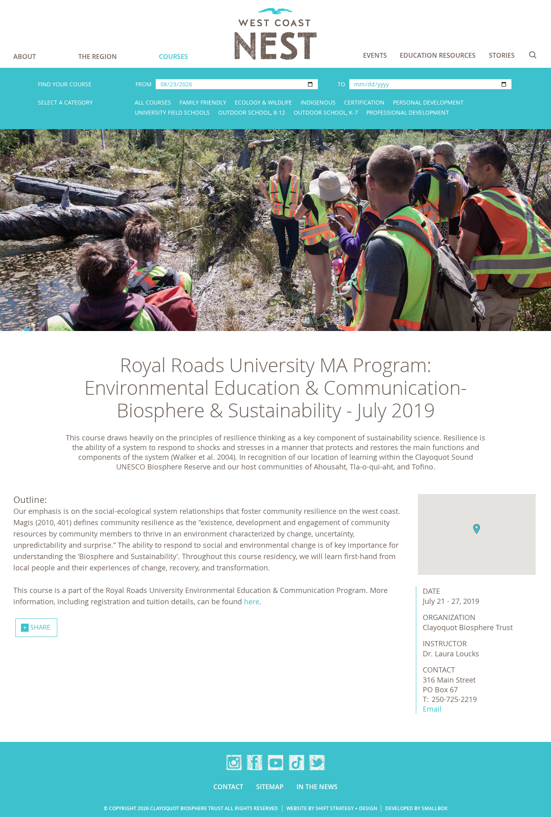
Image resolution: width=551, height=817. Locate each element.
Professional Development (407, 112)
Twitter (317, 762)
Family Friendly (202, 102)
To (341, 84)
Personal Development (428, 102)
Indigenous (318, 102)
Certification (364, 102)
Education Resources (438, 55)
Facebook (254, 762)
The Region (97, 56)
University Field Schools (172, 112)
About (24, 56)
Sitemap (270, 786)
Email (432, 709)
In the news (317, 786)
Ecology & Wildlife (263, 102)
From (144, 84)
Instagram (234, 762)
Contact (228, 786)
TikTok (296, 762)
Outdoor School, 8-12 (251, 112)
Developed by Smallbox (416, 808)
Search (533, 55)
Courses (173, 56)
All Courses (153, 102)
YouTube (275, 762)
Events (375, 55)
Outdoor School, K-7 (326, 112)
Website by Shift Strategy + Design (331, 808)
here (251, 601)
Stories (502, 55)
